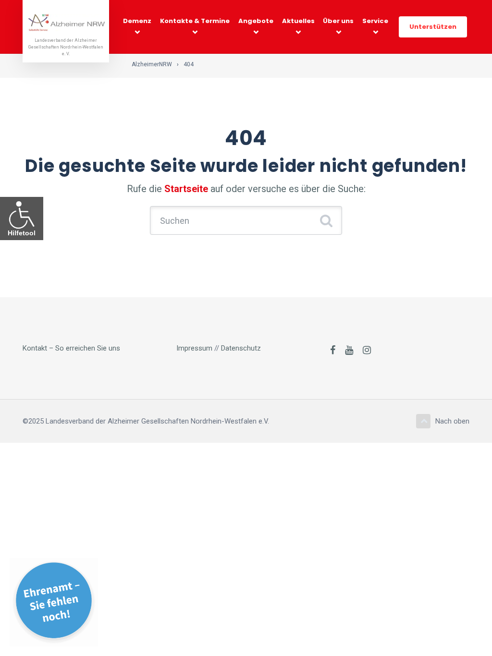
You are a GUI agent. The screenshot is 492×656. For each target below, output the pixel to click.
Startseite (186, 188)
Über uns (338, 20)
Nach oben (452, 421)
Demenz (137, 20)
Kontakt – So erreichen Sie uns (71, 348)
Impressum (194, 348)
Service (375, 20)
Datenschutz (241, 348)
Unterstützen (432, 26)
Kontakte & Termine (195, 20)
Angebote (255, 20)
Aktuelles (298, 20)
